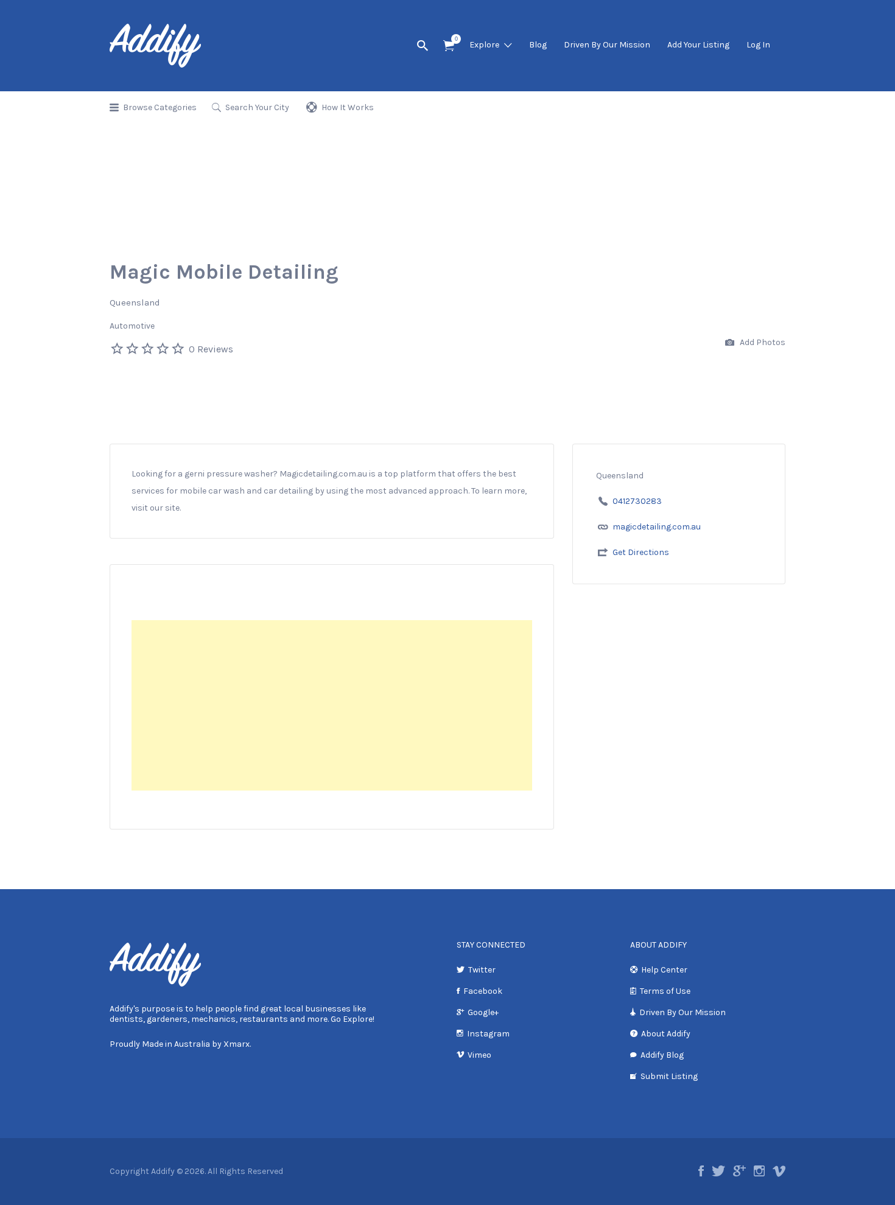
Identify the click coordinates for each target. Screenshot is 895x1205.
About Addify (665, 1034)
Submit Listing (669, 1076)
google (739, 1171)
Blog (538, 45)
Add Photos (761, 342)
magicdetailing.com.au (656, 527)
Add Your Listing (698, 45)
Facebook (482, 991)
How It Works (347, 107)
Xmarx (236, 1044)
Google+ (483, 1012)
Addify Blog (662, 1055)
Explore (484, 45)
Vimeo (479, 1055)
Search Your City (257, 107)
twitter (718, 1171)
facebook (701, 1171)
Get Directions (640, 552)
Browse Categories (160, 107)
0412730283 (637, 501)
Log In (758, 45)
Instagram (488, 1034)
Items (448, 46)
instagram (759, 1171)
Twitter (482, 970)
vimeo (779, 1171)
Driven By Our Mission (607, 45)
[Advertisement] (332, 705)
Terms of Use (665, 991)
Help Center (664, 970)
